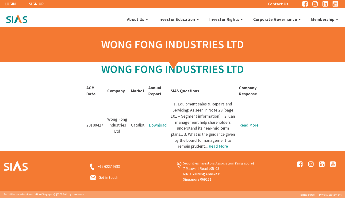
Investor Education (176, 19)
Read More (218, 146)
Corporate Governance (275, 19)
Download (158, 125)
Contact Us (278, 4)
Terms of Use (306, 194)
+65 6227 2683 (109, 166)
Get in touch (108, 177)
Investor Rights (224, 19)
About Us (135, 19)
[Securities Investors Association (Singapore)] (17, 18)
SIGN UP (36, 4)
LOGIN (10, 4)
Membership (322, 19)
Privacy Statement (330, 194)
